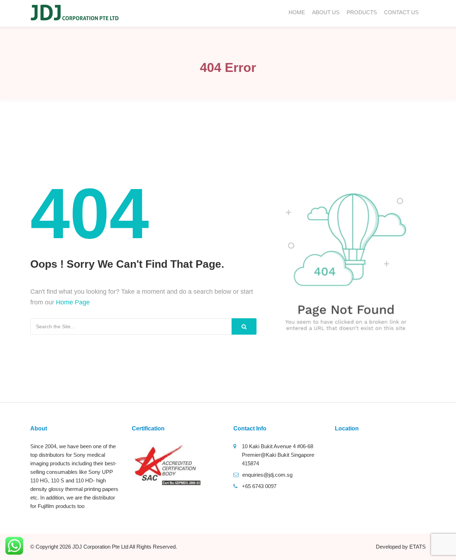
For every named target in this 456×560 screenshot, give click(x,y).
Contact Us (401, 12)
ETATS (417, 547)
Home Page (73, 302)
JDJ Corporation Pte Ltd (100, 547)
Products (362, 12)
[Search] (244, 326)
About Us (326, 12)
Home (297, 12)
